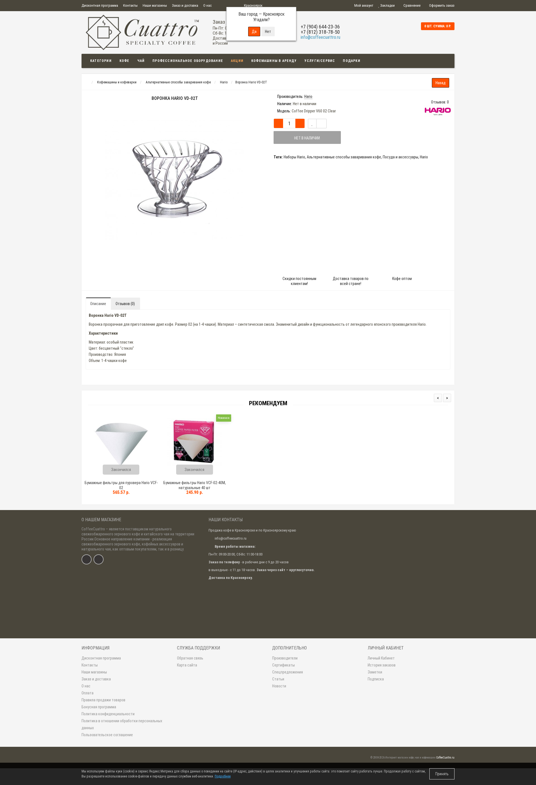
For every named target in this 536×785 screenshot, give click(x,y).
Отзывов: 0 (440, 102)
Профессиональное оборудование (187, 61)
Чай (141, 61)
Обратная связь (190, 658)
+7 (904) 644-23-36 (320, 27)
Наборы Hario (294, 157)
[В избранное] (312, 123)
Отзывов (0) (125, 303)
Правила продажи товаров (103, 700)
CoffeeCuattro (93, 529)
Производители (285, 658)
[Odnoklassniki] (99, 559)
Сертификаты (283, 665)
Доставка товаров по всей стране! (350, 281)
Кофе (124, 61)
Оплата (88, 693)
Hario (424, 157)
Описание (98, 303)
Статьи (278, 679)
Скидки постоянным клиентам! (299, 281)
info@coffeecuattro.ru (320, 37)
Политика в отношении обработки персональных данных (122, 724)
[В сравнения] (321, 123)
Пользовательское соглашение (107, 735)
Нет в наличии (307, 138)
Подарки (351, 61)
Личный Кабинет (381, 658)
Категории (101, 61)
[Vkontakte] (87, 559)
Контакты (130, 5)
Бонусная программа (99, 707)
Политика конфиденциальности (108, 714)
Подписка (376, 679)
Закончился (121, 469)
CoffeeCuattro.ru (445, 757)
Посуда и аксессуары (400, 157)
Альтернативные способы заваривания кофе (344, 157)
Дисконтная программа (100, 5)
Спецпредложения (287, 672)
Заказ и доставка (185, 5)
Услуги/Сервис (320, 61)
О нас (207, 5)
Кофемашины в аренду (274, 61)
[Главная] (86, 82)
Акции (237, 61)
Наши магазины (155, 5)
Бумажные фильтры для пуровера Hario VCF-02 (121, 485)
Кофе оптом (402, 278)
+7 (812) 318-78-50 (320, 32)
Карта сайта (187, 665)
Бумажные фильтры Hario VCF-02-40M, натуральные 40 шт (194, 485)
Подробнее (223, 776)
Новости (279, 686)
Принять (442, 774)
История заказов (382, 665)
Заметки (375, 672)
